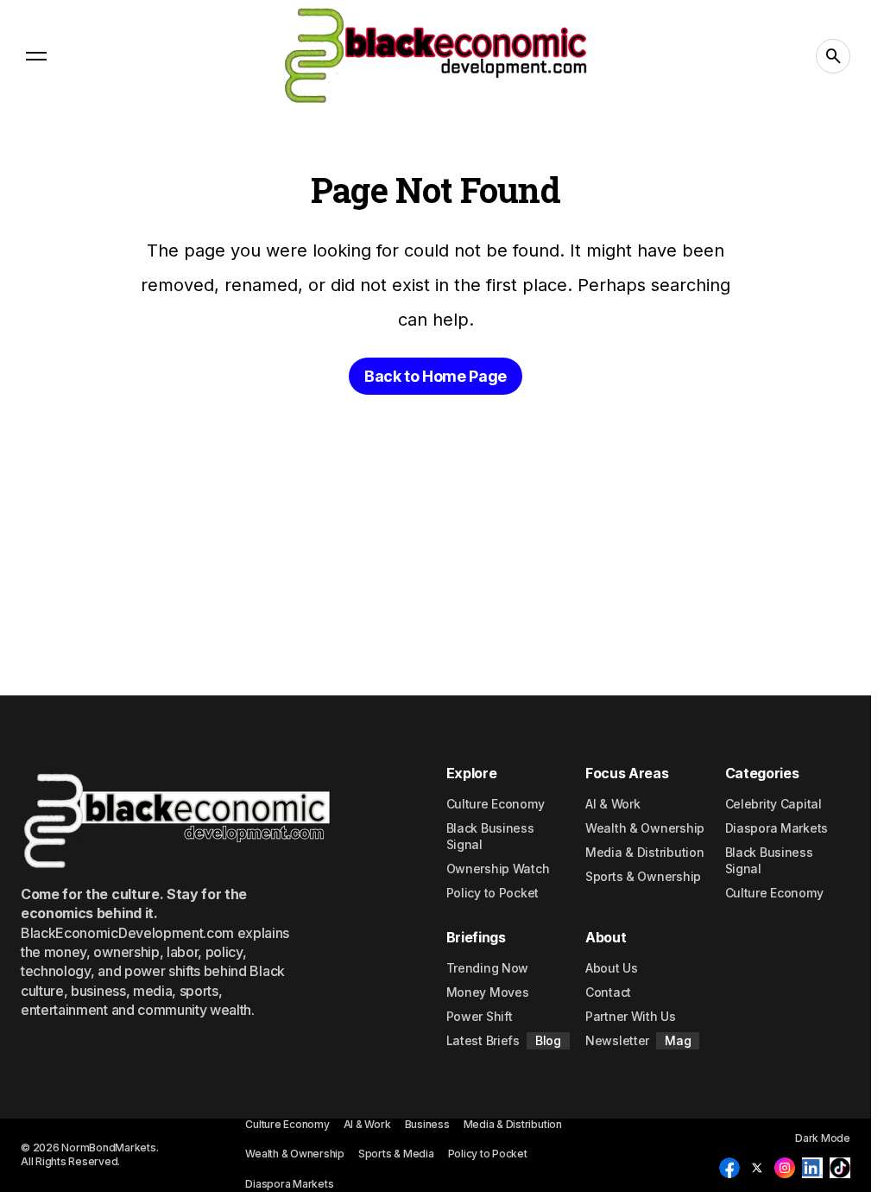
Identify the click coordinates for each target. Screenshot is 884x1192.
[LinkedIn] (812, 1168)
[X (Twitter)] (757, 1168)
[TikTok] (840, 1168)
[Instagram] (785, 1168)
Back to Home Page (435, 376)
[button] (36, 56)
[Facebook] (729, 1168)
